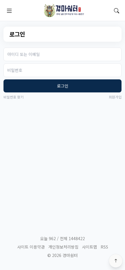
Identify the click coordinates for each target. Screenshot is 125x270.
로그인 (62, 86)
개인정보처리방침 (63, 247)
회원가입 (115, 97)
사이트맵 (89, 247)
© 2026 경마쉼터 (62, 255)
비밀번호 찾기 (13, 97)
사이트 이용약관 (31, 247)
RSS (104, 247)
